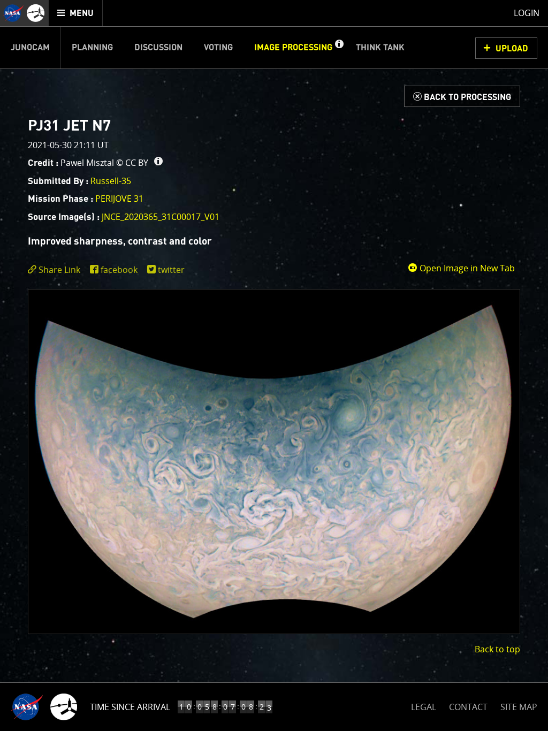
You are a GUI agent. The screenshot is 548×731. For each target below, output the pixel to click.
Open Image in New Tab (466, 268)
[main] (274, 365)
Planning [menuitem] (92, 47)
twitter (171, 270)
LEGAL (424, 705)
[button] (338, 47)
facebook (119, 270)
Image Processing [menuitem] (293, 47)
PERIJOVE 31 (119, 198)
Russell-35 (110, 181)
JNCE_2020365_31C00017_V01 (160, 217)
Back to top (497, 649)
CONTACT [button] (468, 707)
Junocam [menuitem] (30, 47)
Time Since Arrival (130, 707)
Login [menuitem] (526, 13)
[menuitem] (76, 13)
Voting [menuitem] (218, 47)
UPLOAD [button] (512, 48)
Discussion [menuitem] (158, 47)
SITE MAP (518, 707)
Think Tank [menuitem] (380, 47)
